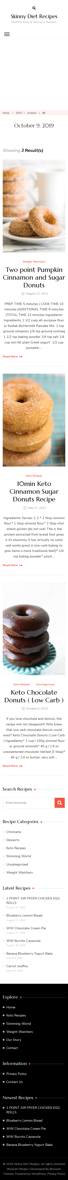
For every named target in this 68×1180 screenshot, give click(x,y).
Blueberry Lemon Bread (24, 915)
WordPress (38, 1174)
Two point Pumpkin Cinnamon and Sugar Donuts (34, 277)
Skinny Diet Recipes (34, 16)
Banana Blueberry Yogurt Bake (29, 953)
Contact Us (14, 1082)
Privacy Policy (16, 1074)
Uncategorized (45, 684)
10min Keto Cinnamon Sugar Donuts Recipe (34, 491)
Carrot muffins (17, 966)
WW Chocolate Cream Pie (26, 928)
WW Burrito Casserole (23, 941)
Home (10, 1007)
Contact (12, 1048)
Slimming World (18, 856)
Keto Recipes (34, 476)
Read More (10, 357)
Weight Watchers (34, 262)
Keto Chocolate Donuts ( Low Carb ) (34, 696)
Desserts (12, 840)
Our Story (13, 1040)
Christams (13, 832)
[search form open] (34, 8)
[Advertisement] (34, 74)
